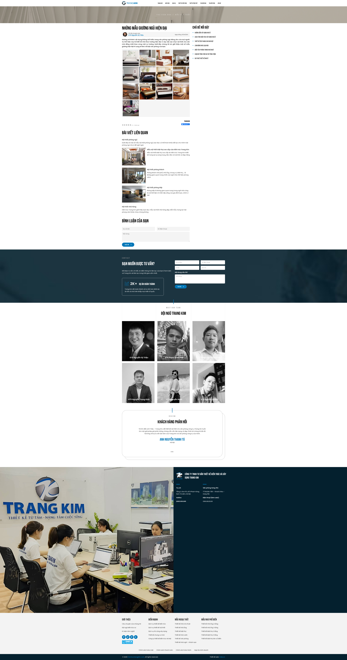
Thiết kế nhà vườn (181, 635)
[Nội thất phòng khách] (134, 175)
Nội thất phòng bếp (154, 187)
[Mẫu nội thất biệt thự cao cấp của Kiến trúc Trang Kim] (134, 156)
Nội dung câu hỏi (181, 272)
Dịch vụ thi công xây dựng (157, 631)
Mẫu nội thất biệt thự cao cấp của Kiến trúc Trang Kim (168, 149)
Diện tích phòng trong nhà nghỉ (204, 49)
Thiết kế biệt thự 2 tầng (209, 631)
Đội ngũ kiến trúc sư (129, 627)
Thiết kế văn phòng (182, 638)
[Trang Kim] (130, 3)
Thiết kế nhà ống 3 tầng (209, 627)
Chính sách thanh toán (164, 650)
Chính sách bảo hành (183, 650)
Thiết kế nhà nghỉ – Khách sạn (185, 642)
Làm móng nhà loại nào (201, 45)
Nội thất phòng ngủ (129, 140)
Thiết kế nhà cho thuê (182, 624)
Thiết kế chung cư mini (156, 635)
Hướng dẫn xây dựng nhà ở (202, 32)
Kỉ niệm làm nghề (128, 631)
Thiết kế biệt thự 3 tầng (209, 635)
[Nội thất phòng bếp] (134, 194)
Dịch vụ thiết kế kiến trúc (157, 624)
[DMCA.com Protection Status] (127, 643)
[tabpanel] (172, 437)
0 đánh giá (135, 125)
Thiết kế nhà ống (181, 627)
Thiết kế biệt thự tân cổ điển (211, 638)
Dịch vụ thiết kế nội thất (156, 627)
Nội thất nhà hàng (129, 207)
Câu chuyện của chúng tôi (131, 624)
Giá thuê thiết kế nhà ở (201, 58)
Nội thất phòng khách (155, 169)
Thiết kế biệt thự (180, 631)
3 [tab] (173, 451)
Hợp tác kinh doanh (201, 650)
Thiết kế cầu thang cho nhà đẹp (204, 41)
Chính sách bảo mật (146, 650)
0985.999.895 (181, 501)
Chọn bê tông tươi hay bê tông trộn (205, 54)
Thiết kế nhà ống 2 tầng (209, 624)
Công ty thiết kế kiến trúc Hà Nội (159, 638)
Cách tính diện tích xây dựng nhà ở (205, 37)
